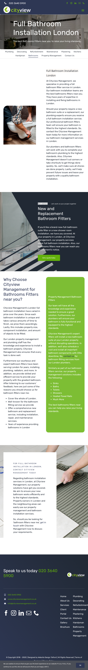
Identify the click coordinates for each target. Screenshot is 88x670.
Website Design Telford (47, 657)
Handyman (78, 622)
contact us (68, 356)
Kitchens (77, 618)
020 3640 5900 (17, 3)
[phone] (84, 3)
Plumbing (78, 596)
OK (80, 665)
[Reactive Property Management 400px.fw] (76, 573)
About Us (65, 600)
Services (64, 605)
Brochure (65, 627)
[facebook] (67, 3)
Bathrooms (78, 627)
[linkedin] (75, 3)
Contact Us (66, 618)
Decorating (78, 600)
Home (63, 596)
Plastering (78, 614)
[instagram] (71, 3)
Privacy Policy (61, 664)
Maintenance (79, 609)
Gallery (63, 622)
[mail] (79, 3)
